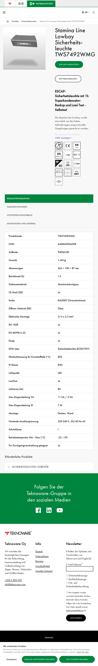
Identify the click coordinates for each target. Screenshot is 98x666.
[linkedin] (49, 510)
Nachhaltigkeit (42, 566)
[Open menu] (4, 12)
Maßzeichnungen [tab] (17, 206)
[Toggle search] (93, 12)
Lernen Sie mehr (82, 652)
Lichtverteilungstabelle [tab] (19, 215)
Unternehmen (42, 556)
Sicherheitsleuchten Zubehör (30, 466)
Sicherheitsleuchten (29, 21)
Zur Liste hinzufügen (69, 64)
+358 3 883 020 (13, 580)
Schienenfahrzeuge (78, 575)
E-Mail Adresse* (74, 564)
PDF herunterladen (68, 79)
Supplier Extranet (43, 570)
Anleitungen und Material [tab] (21, 223)
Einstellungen (12, 659)
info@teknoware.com (15, 584)
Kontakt (39, 551)
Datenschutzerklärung (74, 610)
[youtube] (59, 510)
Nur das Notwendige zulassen (39, 659)
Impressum (49, 637)
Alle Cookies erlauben (77, 659)
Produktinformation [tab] (18, 198)
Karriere (39, 561)
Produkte (15, 21)
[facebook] (38, 510)
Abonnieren (76, 618)
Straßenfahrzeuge (77, 579)
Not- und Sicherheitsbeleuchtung (77, 584)
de (86, 12)
